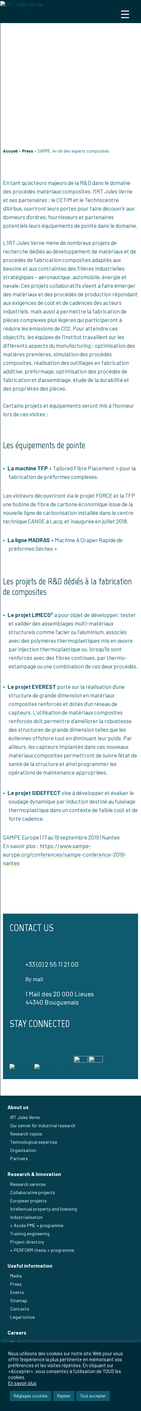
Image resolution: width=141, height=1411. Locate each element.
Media (16, 1276)
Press (27, 151)
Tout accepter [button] (93, 1395)
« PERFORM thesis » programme (42, 1250)
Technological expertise (33, 1142)
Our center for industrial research (42, 1125)
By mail (34, 979)
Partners (19, 1158)
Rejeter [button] (63, 1395)
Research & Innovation (34, 1174)
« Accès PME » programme (36, 1225)
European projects (28, 1200)
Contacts (19, 1308)
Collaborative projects (32, 1192)
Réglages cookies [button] (31, 1395)
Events (17, 1292)
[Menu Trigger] (125, 14)
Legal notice (22, 1317)
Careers (17, 1333)
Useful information (30, 1266)
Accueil (10, 151)
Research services (28, 1184)
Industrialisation (26, 1217)
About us (18, 1107)
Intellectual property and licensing (43, 1209)
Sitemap (18, 1300)
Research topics (26, 1133)
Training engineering (30, 1233)
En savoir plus (22, 1383)
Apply (15, 1342)
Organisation (23, 1150)
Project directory (27, 1242)
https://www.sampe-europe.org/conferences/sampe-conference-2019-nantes (64, 854)
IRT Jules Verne (25, 1117)
